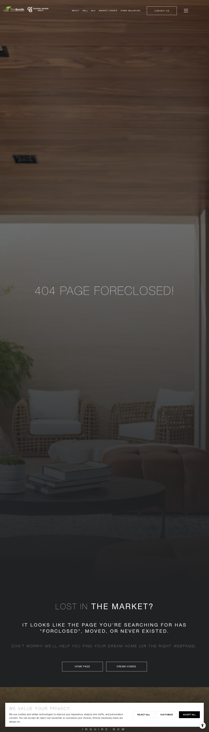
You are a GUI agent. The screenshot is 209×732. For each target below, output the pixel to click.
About (76, 10)
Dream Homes (126, 666)
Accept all (189, 714)
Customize (166, 714)
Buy (93, 10)
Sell (85, 10)
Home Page (82, 666)
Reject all (143, 714)
